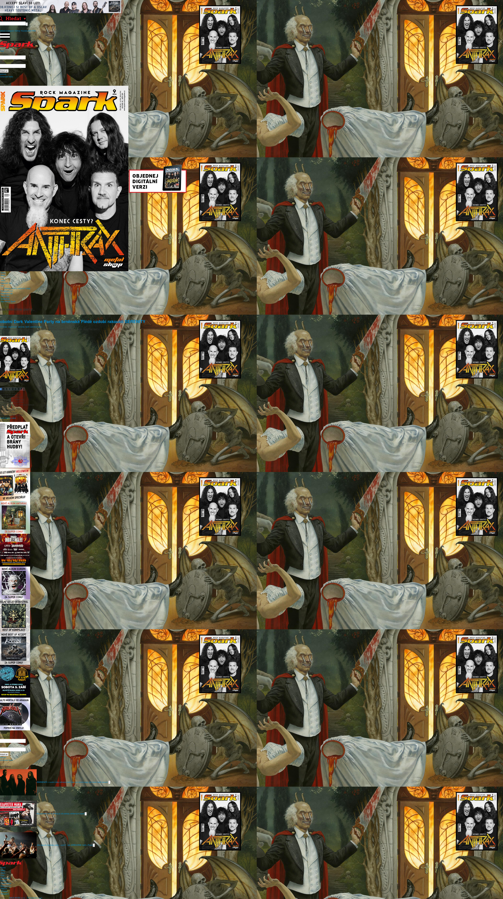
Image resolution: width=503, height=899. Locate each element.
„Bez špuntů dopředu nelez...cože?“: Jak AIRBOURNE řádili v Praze (65, 845)
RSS (34, 30)
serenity (21, 326)
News (3, 275)
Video (3, 280)
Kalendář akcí (6, 283)
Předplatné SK (7, 293)
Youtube (24, 30)
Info (2, 285)
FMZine (4, 888)
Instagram (10, 30)
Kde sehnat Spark (8, 301)
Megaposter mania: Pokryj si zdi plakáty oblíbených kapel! (61, 813)
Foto (2, 278)
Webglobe (5, 893)
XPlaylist (4, 891)
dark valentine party (34, 326)
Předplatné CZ (7, 291)
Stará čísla (5, 296)
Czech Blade (6, 883)
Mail (30, 30)
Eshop (17, 30)
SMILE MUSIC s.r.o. (17, 897)
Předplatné (5, 878)
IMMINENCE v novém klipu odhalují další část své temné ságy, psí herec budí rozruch (72, 782)
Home (3, 272)
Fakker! (4, 880)
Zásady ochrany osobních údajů (17, 288)
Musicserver (6, 886)
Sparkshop (5, 298)
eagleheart (12, 326)
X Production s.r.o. (35, 897)
